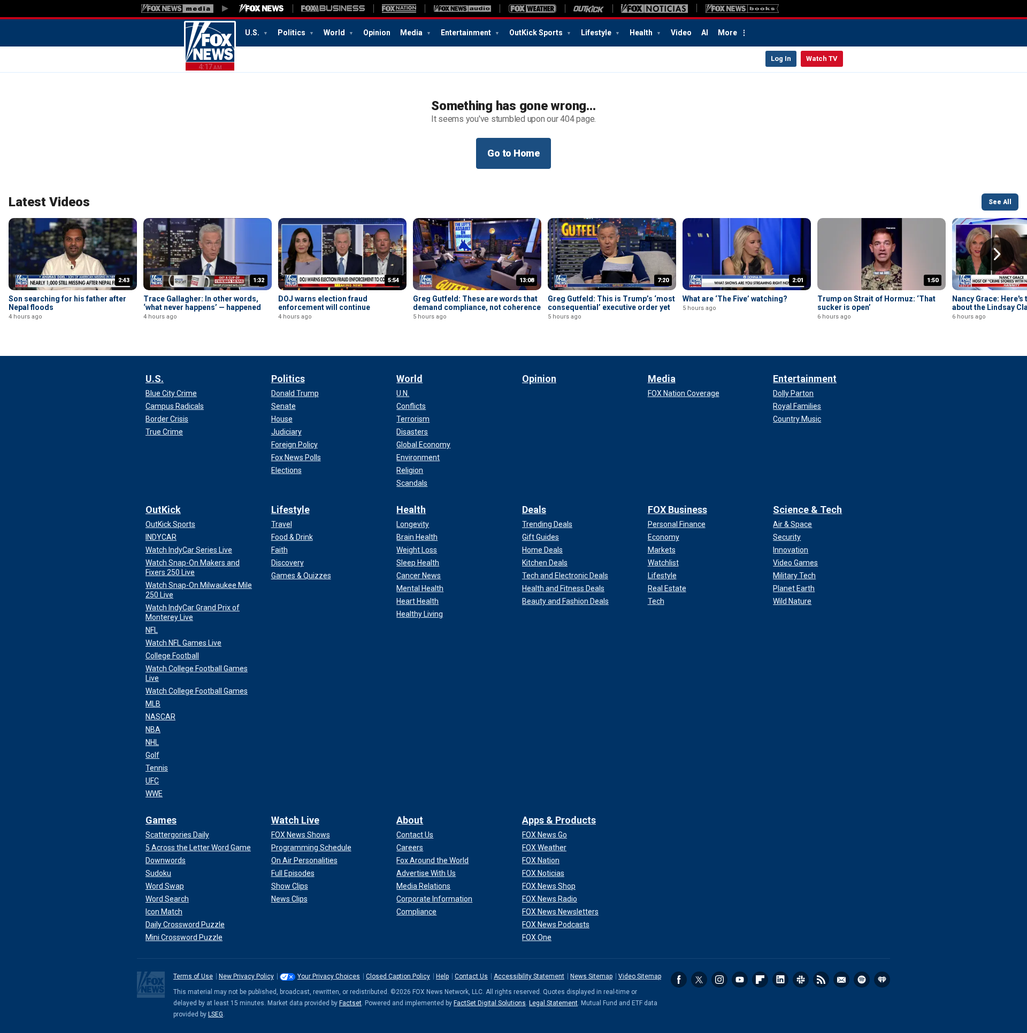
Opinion (376, 32)
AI (704, 32)
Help (442, 976)
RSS (821, 980)
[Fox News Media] (261, 8)
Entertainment (467, 32)
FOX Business (677, 509)
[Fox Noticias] (654, 8)
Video (681, 32)
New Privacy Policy (246, 976)
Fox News (210, 46)
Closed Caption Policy (398, 976)
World (335, 32)
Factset (350, 1003)
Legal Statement (553, 1003)
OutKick (163, 509)
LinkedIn (780, 980)
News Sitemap (591, 976)
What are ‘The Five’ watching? (735, 298)
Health (642, 32)
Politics (292, 32)
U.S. (253, 32)
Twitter (699, 980)
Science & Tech (807, 509)
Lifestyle (597, 32)
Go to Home (513, 153)
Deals (534, 509)
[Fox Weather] (532, 8)
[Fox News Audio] (462, 8)
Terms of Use (193, 976)
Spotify (862, 980)
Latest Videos (49, 202)
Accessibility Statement (529, 976)
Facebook (679, 980)
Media (412, 32)
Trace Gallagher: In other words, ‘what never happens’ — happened (202, 303)
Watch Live (295, 820)
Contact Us (471, 976)
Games (161, 820)
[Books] (742, 8)
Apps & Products (559, 820)
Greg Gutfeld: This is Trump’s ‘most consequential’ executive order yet (611, 303)
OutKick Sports (536, 32)
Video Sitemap (639, 976)
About (409, 820)
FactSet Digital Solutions (490, 1003)
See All (999, 202)
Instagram (719, 980)
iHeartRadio (882, 980)
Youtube (740, 980)
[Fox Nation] (399, 8)
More (727, 32)
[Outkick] (588, 8)
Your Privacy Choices (328, 976)
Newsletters (841, 980)
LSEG (215, 1014)
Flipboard (760, 980)
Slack (801, 980)
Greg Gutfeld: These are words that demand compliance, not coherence (477, 303)
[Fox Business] (333, 8)
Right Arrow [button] (997, 254)
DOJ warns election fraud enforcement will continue (324, 303)
